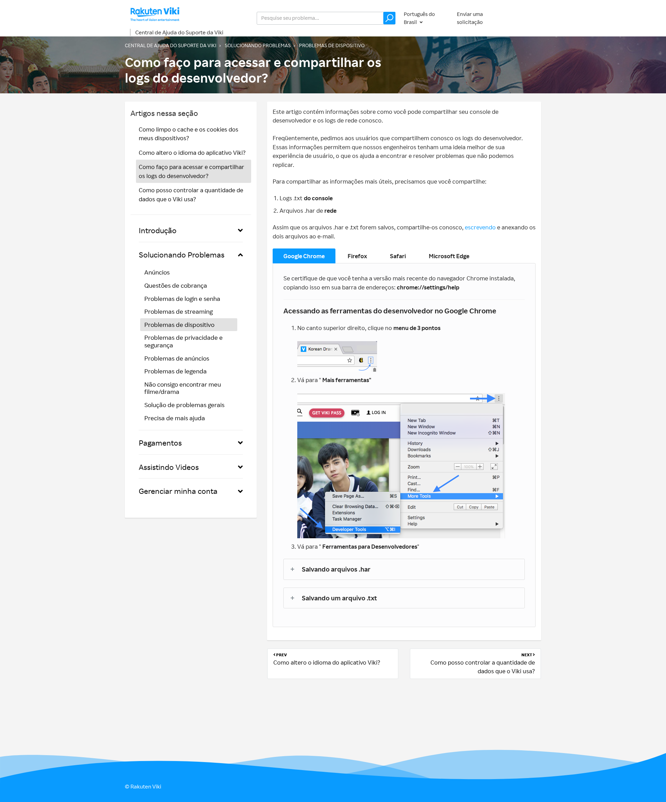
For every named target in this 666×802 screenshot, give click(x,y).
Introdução (158, 230)
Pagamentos (160, 442)
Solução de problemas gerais (184, 404)
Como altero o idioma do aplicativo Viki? (192, 152)
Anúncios (157, 272)
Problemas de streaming (178, 311)
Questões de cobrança (175, 285)
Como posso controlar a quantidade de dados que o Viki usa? (191, 194)
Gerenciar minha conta (178, 491)
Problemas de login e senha (182, 298)
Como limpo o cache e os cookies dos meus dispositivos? (188, 134)
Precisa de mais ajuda (174, 418)
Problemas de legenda (175, 371)
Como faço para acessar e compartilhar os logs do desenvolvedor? (191, 171)
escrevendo (481, 227)
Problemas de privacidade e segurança (183, 341)
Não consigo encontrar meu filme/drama (182, 388)
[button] (389, 18)
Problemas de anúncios (176, 358)
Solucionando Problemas (258, 45)
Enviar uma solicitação (470, 18)
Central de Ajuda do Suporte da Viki (179, 32)
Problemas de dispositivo (332, 45)
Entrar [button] (527, 18)
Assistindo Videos (169, 467)
